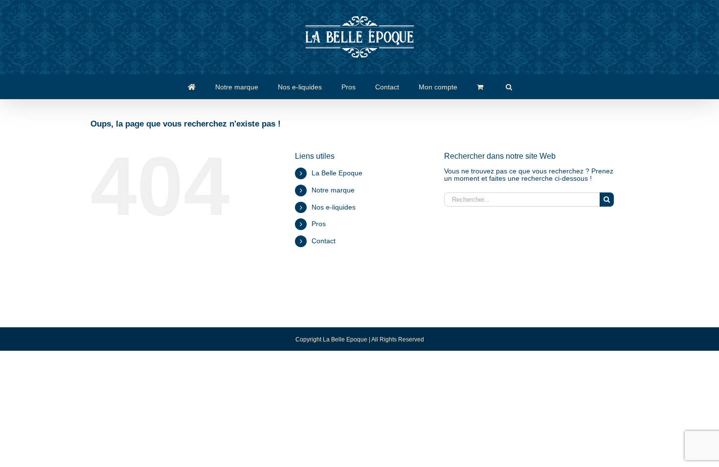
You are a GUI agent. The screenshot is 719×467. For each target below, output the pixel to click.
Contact (324, 241)
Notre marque (333, 190)
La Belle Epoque (337, 173)
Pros (319, 224)
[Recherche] (509, 86)
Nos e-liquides (334, 207)
